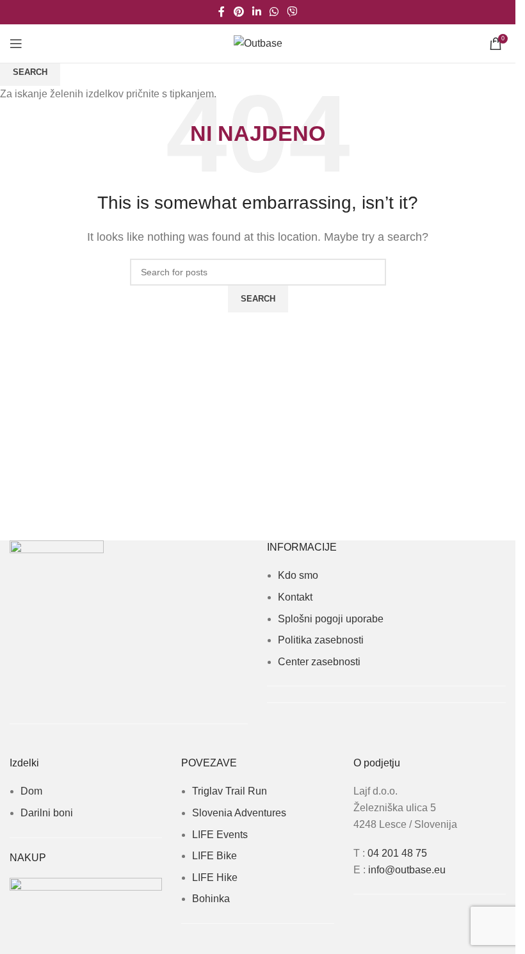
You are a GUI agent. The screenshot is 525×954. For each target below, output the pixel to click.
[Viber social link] (292, 12)
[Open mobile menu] (16, 43)
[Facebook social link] (221, 12)
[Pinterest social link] (238, 12)
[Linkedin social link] (256, 12)
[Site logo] (258, 42)
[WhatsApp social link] (274, 12)
